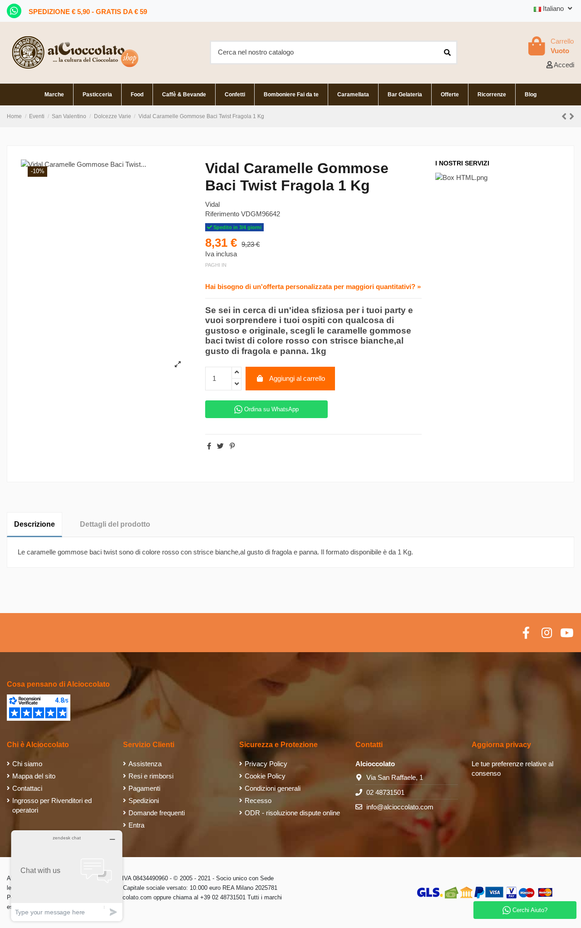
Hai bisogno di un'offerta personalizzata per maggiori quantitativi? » (313, 286)
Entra (136, 825)
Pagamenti (144, 788)
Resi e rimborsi (150, 776)
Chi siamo (27, 764)
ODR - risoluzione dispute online (292, 813)
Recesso (258, 800)
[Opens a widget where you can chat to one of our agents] (67, 875)
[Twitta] (220, 446)
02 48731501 (385, 792)
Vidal (212, 204)
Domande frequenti (156, 813)
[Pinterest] (232, 446)
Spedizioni (143, 800)
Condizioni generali (272, 788)
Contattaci (27, 788)
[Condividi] (209, 446)
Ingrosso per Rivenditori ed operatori (52, 805)
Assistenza (145, 764)
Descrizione (34, 524)
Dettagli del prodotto (115, 524)
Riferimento (222, 214)
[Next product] (571, 116)
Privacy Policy (266, 764)
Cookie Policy (265, 776)
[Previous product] (565, 116)
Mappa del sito (33, 776)
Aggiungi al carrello (297, 378)
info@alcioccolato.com (399, 807)
